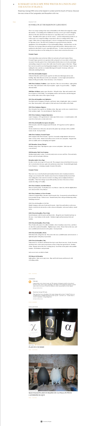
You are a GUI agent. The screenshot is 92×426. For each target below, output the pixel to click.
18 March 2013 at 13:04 (37, 288)
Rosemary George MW (39, 292)
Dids (34, 281)
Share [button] (14, 22)
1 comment (34, 397)
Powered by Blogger (47, 421)
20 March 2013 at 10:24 (38, 298)
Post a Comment (33, 302)
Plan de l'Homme (36, 347)
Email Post (34, 273)
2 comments (34, 349)
